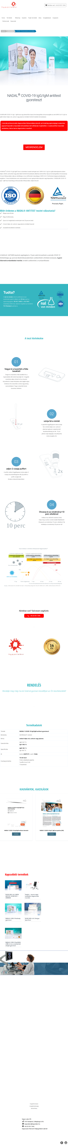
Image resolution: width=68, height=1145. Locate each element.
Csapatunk (55, 18)
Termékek (9, 18)
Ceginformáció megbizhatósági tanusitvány (34, 1106)
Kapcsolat (13, 21)
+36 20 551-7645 (29, 1126)
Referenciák (5, 21)
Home (3, 18)
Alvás (40, 18)
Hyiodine (24, 18)
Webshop (17, 18)
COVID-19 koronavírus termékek (25, 31)
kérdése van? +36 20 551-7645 (57, 5)
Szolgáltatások (47, 18)
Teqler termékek (32, 18)
